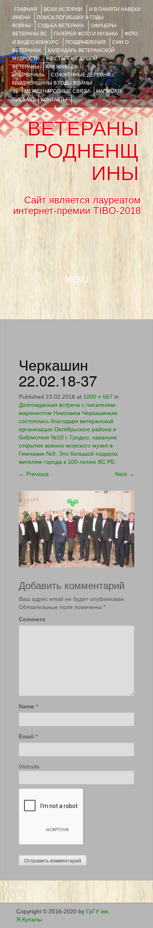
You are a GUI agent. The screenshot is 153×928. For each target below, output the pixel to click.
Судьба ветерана (61, 25)
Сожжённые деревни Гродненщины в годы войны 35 (61, 83)
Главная (25, 9)
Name (26, 706)
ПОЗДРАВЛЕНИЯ (85, 42)
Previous (34, 474)
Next (124, 474)
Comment (32, 619)
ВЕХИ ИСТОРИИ (63, 9)
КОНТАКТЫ (54, 100)
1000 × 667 (98, 396)
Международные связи (57, 91)
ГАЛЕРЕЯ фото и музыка (86, 34)
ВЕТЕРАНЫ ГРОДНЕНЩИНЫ (81, 151)
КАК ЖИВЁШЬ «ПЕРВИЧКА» (45, 71)
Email (26, 736)
